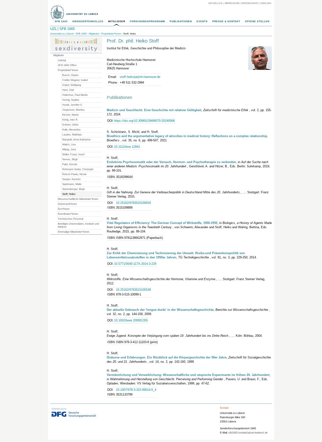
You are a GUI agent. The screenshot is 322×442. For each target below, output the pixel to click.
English (266, 3)
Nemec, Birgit (70, 159)
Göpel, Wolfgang (71, 85)
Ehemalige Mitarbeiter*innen (73, 231)
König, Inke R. (70, 119)
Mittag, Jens (69, 149)
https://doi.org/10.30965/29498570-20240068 (144, 120)
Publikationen (181, 21)
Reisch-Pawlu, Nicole (74, 174)
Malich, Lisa (69, 144)
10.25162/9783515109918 (133, 203)
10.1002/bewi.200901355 (131, 320)
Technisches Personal (70, 218)
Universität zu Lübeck (62, 33)
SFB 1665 (61, 21)
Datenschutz (249, 3)
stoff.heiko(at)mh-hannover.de (140, 77)
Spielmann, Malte (72, 184)
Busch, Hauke (70, 75)
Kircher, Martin (70, 114)
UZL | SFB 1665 (62, 29)
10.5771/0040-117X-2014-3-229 (135, 263)
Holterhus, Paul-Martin (75, 94)
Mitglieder (116, 21)
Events (202, 21)
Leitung (62, 60)
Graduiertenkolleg (87, 21)
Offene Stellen (257, 21)
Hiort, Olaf (68, 89)
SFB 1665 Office (67, 65)
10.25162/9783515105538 (133, 289)
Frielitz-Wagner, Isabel (75, 80)
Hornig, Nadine (70, 99)
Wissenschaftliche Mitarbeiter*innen (78, 199)
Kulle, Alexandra (71, 129)
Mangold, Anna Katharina (76, 139)
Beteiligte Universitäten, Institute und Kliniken (78, 225)
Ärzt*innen (64, 208)
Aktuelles (215, 3)
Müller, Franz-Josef (73, 154)
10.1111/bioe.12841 (127, 146)
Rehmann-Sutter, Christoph (77, 169)
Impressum (232, 3)
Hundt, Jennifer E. (72, 104)
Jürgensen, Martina (73, 109)
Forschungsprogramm (147, 21)
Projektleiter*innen (111, 33)
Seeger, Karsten (71, 179)
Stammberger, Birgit (73, 189)
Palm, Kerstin (69, 164)
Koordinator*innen (68, 213)
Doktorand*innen (67, 203)
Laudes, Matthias (72, 134)
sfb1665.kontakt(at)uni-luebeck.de (248, 432)
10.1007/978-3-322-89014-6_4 (136, 389)
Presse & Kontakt (226, 21)
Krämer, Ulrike (70, 124)
